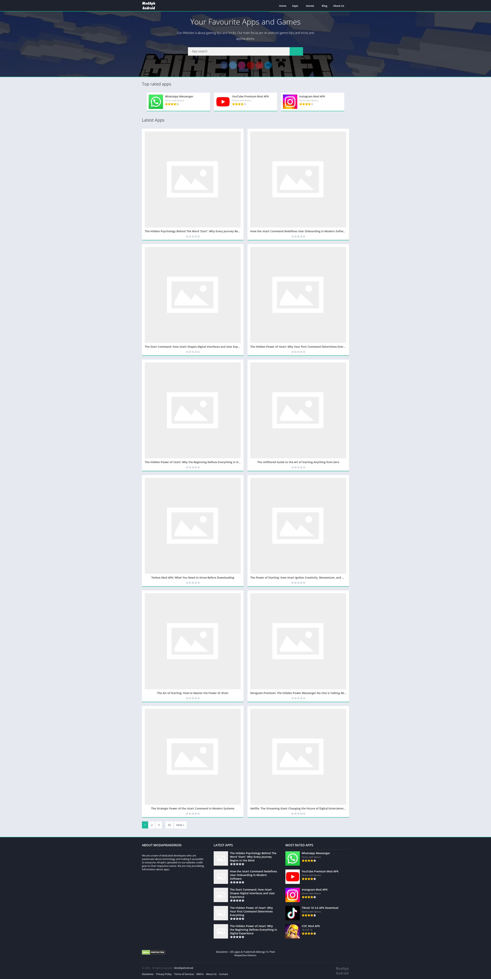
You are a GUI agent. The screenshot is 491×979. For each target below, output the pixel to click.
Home (282, 5)
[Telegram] (268, 65)
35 (169, 825)
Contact (223, 974)
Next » (180, 825)
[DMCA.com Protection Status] (153, 953)
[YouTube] (250, 65)
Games (310, 5)
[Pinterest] (259, 65)
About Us (338, 5)
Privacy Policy (164, 974)
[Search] (296, 51)
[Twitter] (233, 65)
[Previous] (143, 102)
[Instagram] (242, 65)
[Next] (348, 102)
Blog (324, 5)
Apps (295, 5)
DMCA (199, 974)
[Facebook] (224, 65)
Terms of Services (184, 974)
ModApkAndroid (183, 968)
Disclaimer (148, 974)
